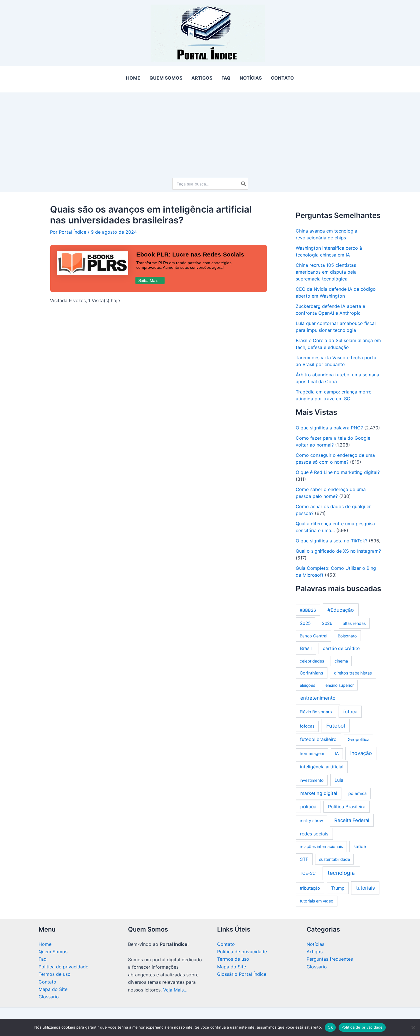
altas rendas (354, 623)
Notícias (315, 944)
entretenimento (317, 698)
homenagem (312, 753)
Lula (339, 780)
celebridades (312, 661)
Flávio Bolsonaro (316, 711)
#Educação (340, 610)
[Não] (413, 1027)
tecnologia (341, 873)
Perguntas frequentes (330, 959)
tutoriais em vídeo (316, 900)
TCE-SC (308, 873)
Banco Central (313, 636)
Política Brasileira (346, 806)
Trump (337, 888)
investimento (312, 780)
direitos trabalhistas (353, 673)
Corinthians (311, 673)
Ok (330, 1027)
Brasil (306, 648)
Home (45, 944)
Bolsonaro (347, 635)
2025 (305, 623)
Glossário (49, 996)
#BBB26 (308, 610)
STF (304, 859)
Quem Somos (53, 951)
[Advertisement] (210, 132)
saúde (359, 846)
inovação (361, 753)
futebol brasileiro (318, 739)
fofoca (350, 711)
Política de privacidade (63, 967)
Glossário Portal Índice (241, 974)
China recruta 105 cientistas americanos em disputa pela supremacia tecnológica (326, 272)
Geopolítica (358, 739)
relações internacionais (321, 846)
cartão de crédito (341, 648)
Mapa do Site (53, 989)
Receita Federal (351, 820)
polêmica (357, 793)
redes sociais (314, 834)
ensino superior (339, 685)
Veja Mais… (175, 990)
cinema (341, 661)
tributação (310, 888)
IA (337, 753)
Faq (43, 959)
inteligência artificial (321, 767)
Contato (47, 982)
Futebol (335, 725)
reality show (311, 820)
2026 (327, 623)
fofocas (307, 726)
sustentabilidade (334, 859)
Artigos (315, 951)
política (308, 806)
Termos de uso (55, 974)
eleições (307, 685)
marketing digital (318, 793)
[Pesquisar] (243, 183)
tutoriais (365, 888)
